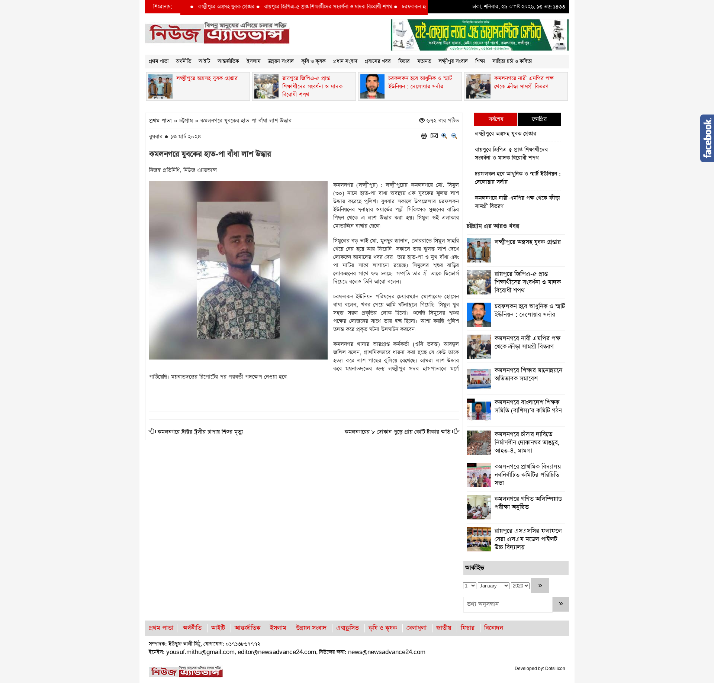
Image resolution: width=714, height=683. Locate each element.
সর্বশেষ (496, 119)
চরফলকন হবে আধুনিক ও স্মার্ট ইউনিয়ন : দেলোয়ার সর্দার (518, 178)
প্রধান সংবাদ (345, 61)
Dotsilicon (555, 668)
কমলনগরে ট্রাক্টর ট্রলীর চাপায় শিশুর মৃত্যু (200, 432)
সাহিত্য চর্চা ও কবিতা (512, 61)
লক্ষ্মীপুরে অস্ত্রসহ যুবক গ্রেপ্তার (208, 6)
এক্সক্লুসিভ (347, 628)
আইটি (204, 61)
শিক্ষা (480, 61)
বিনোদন (493, 628)
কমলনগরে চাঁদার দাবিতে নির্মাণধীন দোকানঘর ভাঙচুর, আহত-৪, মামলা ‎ (527, 442)
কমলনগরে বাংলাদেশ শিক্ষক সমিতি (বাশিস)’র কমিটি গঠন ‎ (529, 406)
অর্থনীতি (183, 61)
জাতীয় (443, 628)
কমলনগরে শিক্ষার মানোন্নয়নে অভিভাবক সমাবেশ (528, 374)
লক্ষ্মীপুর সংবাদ (453, 61)
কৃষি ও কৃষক (313, 61)
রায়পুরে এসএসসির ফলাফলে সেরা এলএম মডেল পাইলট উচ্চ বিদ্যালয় (528, 539)
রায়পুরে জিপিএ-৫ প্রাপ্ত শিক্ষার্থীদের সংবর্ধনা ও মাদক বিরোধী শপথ (310, 6)
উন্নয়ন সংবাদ (281, 61)
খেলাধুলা (416, 628)
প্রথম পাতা (158, 61)
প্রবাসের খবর (378, 61)
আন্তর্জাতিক (228, 61)
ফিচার (404, 61)
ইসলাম (253, 61)
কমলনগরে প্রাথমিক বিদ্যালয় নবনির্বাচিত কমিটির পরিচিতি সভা (528, 475)
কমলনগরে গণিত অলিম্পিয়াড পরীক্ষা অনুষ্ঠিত (528, 503)
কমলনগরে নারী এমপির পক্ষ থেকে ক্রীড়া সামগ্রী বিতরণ (517, 202)
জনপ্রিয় (539, 119)
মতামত (424, 61)
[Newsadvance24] (217, 33)
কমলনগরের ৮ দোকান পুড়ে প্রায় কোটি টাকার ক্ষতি (397, 432)
